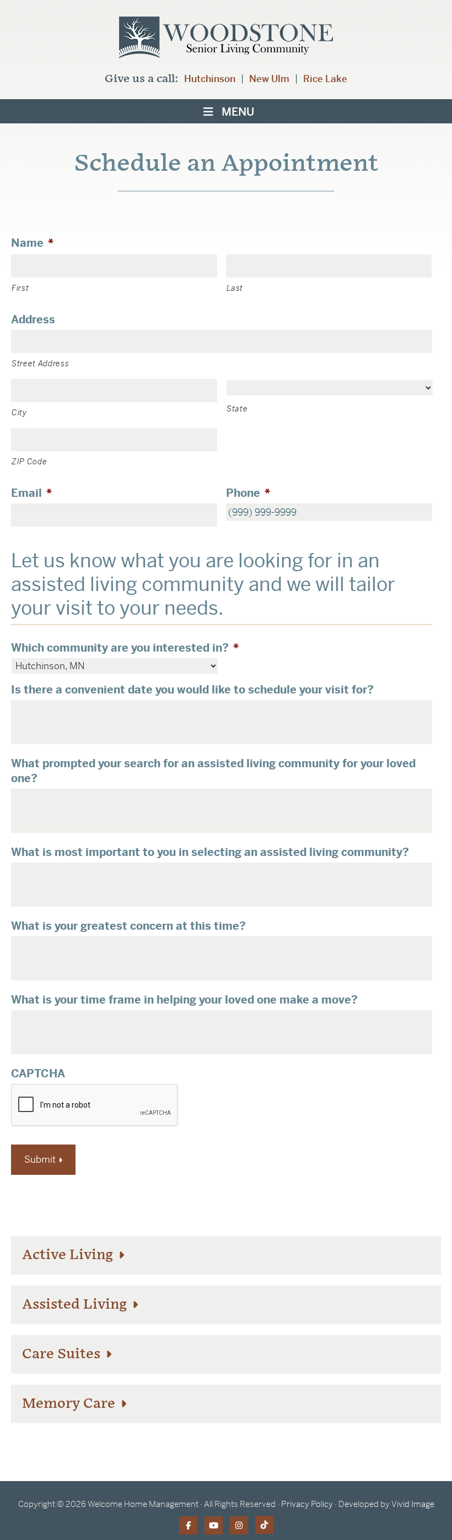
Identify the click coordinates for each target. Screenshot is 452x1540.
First (20, 288)
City (19, 412)
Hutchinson (209, 79)
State (237, 409)
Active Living (69, 1255)
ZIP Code (29, 462)
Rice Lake (325, 79)
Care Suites (63, 1354)
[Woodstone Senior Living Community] (226, 40)
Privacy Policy (307, 1504)
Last (235, 288)
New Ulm (269, 79)
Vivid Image (412, 1504)
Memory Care (70, 1403)
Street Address (40, 363)
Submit (40, 1159)
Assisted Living (76, 1304)
